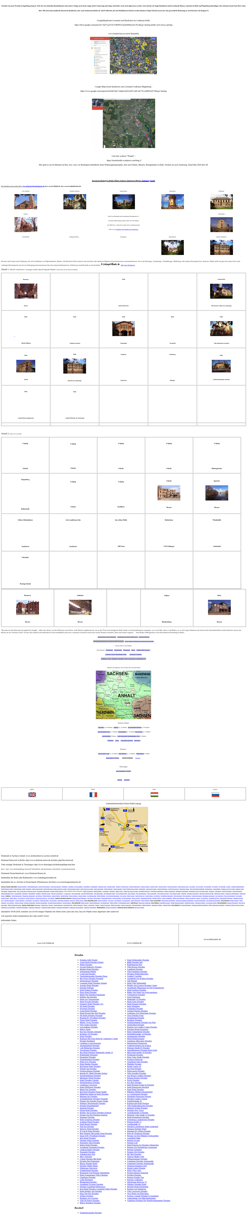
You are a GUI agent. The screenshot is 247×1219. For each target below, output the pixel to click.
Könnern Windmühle (29, 903)
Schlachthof (218, 891)
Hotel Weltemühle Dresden (138, 960)
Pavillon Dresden (134, 1175)
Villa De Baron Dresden (89, 1200)
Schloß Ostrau (149, 896)
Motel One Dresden (88, 1089)
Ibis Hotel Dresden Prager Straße (93, 1092)
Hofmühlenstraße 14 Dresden (139, 1034)
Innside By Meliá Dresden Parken (93, 1073)
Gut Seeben (215, 886)
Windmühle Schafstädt (63, 900)
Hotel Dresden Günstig (89, 1080)
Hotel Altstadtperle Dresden (138, 1032)
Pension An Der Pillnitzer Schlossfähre (143, 1136)
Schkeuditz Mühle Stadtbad (48, 907)
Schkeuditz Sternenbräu (90, 907)
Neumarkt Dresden (87, 1152)
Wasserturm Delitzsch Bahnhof (200, 905)
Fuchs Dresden (133, 1080)
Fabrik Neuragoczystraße (86, 889)
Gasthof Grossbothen (111, 907)
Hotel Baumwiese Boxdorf (138, 1087)
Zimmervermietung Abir (137, 1166)
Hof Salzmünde (187, 896)
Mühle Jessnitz (85, 903)
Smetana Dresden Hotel (136, 1129)
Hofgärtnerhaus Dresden (90, 1083)
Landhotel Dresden (135, 969)
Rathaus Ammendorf (169, 891)
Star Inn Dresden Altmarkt (90, 1032)
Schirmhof (211, 891)
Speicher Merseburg (9, 900)
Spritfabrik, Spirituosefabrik (75, 886)
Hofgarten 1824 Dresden (90, 1143)
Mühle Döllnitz (47, 896)
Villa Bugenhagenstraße (87, 893)
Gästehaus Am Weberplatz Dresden (141, 1013)
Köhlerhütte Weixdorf (89, 1055)
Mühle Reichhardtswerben (14, 905)
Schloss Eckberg (86, 1196)
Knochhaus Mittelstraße (43, 891)
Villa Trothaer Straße (175, 893)
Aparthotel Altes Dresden (137, 1062)
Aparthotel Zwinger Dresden (91, 1184)
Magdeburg (110, 740)
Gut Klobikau (204, 898)
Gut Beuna (90, 898)
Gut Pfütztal (156, 896)
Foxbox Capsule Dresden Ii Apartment (142, 1196)
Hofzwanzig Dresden (135, 1071)
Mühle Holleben (101, 896)
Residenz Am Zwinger (89, 1198)
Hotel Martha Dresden (89, 1064)
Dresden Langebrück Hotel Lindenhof (142, 1126)
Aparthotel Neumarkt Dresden (92, 1147)
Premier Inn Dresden (88, 1069)
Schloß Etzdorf (64, 896)
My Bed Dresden (134, 1154)
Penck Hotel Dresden (88, 1020)
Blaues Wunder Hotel (88, 1163)
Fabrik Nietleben (108, 889)
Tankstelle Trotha (45, 893)
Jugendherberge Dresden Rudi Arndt (142, 1050)
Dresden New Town (135, 1110)
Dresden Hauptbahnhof (89, 1106)
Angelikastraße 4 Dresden (137, 1113)
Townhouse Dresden (88, 1050)
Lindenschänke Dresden (89, 1150)
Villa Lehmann (131, 893)
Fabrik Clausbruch (78, 905)
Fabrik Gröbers (82, 896)
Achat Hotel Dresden (88, 1011)
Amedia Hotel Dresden (89, 985)
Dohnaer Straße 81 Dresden (138, 1048)
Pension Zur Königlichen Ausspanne (142, 1147)
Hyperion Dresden (87, 1009)
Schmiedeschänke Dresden (91, 1213)
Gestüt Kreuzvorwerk (183, 886)
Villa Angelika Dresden (136, 1073)
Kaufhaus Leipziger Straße (228, 889)
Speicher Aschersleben (200, 900)
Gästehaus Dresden (87, 1177)
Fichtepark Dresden (135, 1055)
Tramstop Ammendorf (56, 893)
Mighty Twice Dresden (89, 1022)
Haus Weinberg (133, 1006)
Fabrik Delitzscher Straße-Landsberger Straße (55, 889)
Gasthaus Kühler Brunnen (56, 891)
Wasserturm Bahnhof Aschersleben (184, 900)
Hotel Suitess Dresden (89, 990)
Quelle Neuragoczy (140, 896)
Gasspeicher (91, 905)
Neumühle (112, 891)
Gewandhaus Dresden (89, 1027)
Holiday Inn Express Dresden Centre (142, 985)
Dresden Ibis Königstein (89, 1161)
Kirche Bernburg (67, 903)
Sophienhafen (17, 893)
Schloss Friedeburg (102, 900)
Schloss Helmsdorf (135, 900)
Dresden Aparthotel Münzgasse (92, 1187)
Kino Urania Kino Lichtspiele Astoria (26, 891)
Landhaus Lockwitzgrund (90, 1043)
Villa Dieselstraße (98, 893)
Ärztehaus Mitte (102, 886)
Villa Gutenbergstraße (121, 893)
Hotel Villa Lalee (134, 1170)
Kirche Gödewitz (73, 896)
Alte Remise (132, 981)
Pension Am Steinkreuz (136, 1189)
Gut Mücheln (28, 900)
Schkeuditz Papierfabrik (62, 907)
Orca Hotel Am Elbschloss (138, 1194)
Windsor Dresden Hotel (136, 1184)
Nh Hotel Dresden (87, 1006)
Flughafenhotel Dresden (89, 1059)
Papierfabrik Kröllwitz (144, 891)
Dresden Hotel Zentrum (89, 1140)
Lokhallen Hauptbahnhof (237, 886)
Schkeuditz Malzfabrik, (22, 907)
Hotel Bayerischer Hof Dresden (92, 1013)
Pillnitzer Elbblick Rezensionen (140, 1092)
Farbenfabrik (142, 889)
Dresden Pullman (87, 988)
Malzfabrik (64, 886)
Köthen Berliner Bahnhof (177, 903)
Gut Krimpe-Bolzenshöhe (112, 896)
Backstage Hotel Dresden (90, 1066)
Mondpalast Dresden (88, 1182)
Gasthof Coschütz (134, 976)
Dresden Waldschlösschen (137, 974)
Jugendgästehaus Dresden (90, 1076)
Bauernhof (37, 905)
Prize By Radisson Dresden (138, 1133)
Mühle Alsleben (234, 900)
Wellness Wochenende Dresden (92, 1103)
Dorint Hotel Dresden (88, 1110)
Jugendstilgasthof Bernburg (55, 903)
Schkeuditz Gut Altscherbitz (8, 907)
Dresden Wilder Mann (89, 1166)
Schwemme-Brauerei (55, 886)
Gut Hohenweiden (91, 896)
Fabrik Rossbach (44, 900)
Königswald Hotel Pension (138, 1103)
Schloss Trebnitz (19, 903)
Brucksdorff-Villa (67, 905)
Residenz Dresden (134, 1020)
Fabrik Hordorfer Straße (73, 889)
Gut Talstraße (222, 886)
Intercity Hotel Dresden (89, 1129)
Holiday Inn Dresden (88, 997)
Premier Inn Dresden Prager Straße (94, 1101)
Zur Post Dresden (134, 1069)
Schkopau (72, 900)
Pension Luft (132, 1143)
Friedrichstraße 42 (134, 1101)
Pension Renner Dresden (137, 1078)
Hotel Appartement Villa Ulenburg (94, 1175)
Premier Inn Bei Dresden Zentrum (93, 1115)
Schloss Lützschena (126, 905)
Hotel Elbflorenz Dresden (90, 1087)
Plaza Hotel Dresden (88, 992)
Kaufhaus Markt (12, 891)
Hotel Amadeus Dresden (90, 1120)
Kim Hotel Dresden (88, 1138)
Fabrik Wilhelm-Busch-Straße (130, 889)
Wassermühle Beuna (106, 898)
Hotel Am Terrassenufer (89, 999)
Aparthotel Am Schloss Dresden (140, 978)
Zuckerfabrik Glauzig (164, 903)
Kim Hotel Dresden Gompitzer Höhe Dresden (98, 1189)
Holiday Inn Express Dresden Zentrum (95, 1113)
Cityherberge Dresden (136, 995)
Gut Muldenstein (104, 903)
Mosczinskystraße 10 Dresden (139, 1052)
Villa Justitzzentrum (141, 893)
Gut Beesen (192, 886)
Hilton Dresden (86, 965)
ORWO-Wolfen (114, 903)
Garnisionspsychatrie (151, 889)
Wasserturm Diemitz (219, 893)
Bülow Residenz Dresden (90, 1203)
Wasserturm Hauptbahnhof (232, 893)
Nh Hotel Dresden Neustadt (91, 1015)
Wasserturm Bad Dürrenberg (79, 898)
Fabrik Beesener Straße (7, 889)
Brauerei (51, 905)
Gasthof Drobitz (56, 896)
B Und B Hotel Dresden (90, 1131)
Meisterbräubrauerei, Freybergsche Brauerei (39, 886)
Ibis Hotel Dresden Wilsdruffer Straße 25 (96, 1052)
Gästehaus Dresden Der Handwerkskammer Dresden (148, 1200)
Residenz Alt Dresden (89, 1034)
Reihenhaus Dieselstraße (182, 891)
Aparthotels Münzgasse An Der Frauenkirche (145, 988)
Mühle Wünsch (79, 900)
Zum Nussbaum (133, 997)
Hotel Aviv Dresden (88, 1062)
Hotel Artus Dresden (135, 1002)
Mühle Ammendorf (88, 891)
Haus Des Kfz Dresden (89, 1194)
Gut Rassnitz (36, 900)
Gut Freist (110, 900)
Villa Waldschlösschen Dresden (140, 1106)
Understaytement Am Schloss (139, 1046)
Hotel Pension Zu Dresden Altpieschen (143, 1145)
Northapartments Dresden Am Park (141, 1022)
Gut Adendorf (117, 900)
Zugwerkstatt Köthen (211, 903)
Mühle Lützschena (115, 905)
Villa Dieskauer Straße (109, 893)
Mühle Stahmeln (146, 905)
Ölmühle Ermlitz (156, 898)
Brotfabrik (28, 889)
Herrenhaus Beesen (184, 889)
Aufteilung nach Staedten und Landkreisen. (127, 229)
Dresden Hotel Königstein (137, 1187)
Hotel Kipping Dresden (136, 1004)
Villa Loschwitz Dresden (137, 1191)
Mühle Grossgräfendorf (178, 898)
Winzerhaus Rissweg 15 (137, 1182)
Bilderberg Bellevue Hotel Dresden (94, 1094)
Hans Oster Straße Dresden (138, 1057)
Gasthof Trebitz (5, 898)
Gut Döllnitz (39, 896)
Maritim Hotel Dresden (89, 969)
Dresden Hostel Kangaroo (137, 1029)
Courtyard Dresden (87, 974)
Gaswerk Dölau (162, 886)
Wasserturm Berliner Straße (206, 893)
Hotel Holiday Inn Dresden (91, 1191)
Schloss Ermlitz (136, 898)
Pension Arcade (133, 1140)
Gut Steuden (238, 896)
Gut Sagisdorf (199, 886)
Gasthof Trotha (154, 886)
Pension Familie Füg (135, 1177)
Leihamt (228, 886)
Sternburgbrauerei (58, 905)
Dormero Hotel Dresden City (91, 1004)
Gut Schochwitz (219, 896)
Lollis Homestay (86, 1180)
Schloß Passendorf (237, 891)
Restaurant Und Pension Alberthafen (94, 1173)
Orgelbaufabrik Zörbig (124, 903)
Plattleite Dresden (134, 1064)
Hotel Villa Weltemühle (136, 983)
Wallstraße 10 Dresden (136, 999)
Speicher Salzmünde (197, 896)
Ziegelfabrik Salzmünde (167, 896)
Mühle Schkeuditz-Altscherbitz (216, 905)
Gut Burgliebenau (126, 898)
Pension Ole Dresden (135, 1152)
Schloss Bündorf (116, 898)
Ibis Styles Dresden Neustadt (91, 978)
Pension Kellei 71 (134, 1122)
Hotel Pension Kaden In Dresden (140, 1085)
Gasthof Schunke (145, 886)
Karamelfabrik (216, 889)
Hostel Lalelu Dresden (136, 1168)
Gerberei (97, 905)
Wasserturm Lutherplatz (144, 903)
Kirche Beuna (97, 898)
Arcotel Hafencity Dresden (91, 967)
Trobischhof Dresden (135, 1025)
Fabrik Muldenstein (94, 903)
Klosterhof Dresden (88, 1057)
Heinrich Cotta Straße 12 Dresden (141, 1115)
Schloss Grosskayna (190, 898)
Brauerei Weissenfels (232, 903)
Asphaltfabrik (93, 886)
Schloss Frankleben (167, 898)
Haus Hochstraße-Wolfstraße (197, 889)
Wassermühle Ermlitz (146, 898)
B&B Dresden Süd (135, 962)
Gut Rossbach (53, 900)
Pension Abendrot (134, 1150)
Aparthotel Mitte (133, 1138)
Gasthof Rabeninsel (162, 889)
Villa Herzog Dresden (136, 967)
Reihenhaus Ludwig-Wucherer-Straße (198, 891)
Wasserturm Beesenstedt (28, 896)
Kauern (198, 898)
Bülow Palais (85, 1029)
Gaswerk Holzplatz (172, 886)
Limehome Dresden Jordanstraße (140, 1163)
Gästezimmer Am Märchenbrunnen (141, 1198)
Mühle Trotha (119, 891)
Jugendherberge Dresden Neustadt (94, 1099)
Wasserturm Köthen (200, 903)
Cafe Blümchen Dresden (90, 1048)
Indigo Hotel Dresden (88, 1145)
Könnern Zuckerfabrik (41, 903)
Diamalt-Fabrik (111, 886)
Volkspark (183, 893)
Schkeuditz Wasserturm (35, 907)
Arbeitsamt (25, 893)
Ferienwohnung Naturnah (137, 1173)
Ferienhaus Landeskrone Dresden (140, 1120)
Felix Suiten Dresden (88, 1025)
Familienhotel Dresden (89, 1170)
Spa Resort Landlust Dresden (139, 1076)
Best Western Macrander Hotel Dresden (96, 1133)
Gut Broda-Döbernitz (185, 905)
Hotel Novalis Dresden (89, 1002)
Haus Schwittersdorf (229, 896)
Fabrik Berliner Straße (19, 889)
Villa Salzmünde (178, 896)
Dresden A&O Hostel (88, 960)
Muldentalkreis (140, 753)
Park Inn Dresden (87, 1126)
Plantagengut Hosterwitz (137, 1043)
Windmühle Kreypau (214, 898)
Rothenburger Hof (134, 965)
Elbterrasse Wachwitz (88, 1168)
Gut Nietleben (207, 886)
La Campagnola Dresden (137, 1094)
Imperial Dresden (87, 1108)
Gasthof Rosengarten (173, 889)
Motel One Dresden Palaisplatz (92, 995)
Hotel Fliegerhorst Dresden (138, 1117)
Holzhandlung (208, 889)
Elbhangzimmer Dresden (137, 1159)
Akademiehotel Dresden (89, 1046)
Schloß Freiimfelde (227, 891)
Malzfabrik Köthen (189, 903)
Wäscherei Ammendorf (193, 893)
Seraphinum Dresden (135, 1018)
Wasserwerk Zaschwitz (41, 898)
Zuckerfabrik (86, 886)
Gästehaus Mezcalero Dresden (139, 1041)
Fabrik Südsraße (117, 889)
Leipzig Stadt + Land (103, 753)
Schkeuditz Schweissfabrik (76, 907)
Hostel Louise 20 (134, 1066)
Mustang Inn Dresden (88, 1096)
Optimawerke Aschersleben (168, 900)
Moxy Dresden (86, 1157)
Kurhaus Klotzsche (135, 1059)
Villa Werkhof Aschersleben (213, 900)
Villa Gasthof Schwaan (163, 893)
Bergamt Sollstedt (139, 907)
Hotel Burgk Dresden (88, 1124)
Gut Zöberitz (51, 898)
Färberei (85, 905)
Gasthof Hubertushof (134, 886)
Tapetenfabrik (31, 893)
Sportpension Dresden (136, 1036)
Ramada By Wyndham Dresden (93, 1018)
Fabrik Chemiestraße (37, 889)
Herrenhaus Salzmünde (208, 896)
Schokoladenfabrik (136, 905)
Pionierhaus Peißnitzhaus (157, 891)
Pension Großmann (135, 1180)
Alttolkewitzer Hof (87, 1154)
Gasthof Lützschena (105, 905)
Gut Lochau (123, 896)
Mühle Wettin (13, 898)
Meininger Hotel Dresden (90, 1078)
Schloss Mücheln (19, 900)
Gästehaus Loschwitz (88, 1085)
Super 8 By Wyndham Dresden (92, 1136)
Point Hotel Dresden (135, 1089)
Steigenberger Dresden (89, 981)
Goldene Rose (124, 886)
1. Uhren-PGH (67, 893)
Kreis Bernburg (122, 732)
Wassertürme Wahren (157, 905)
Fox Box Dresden (134, 1083)
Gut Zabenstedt (126, 900)
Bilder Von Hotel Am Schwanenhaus (142, 992)
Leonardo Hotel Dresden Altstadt (93, 983)
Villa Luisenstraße (151, 893)
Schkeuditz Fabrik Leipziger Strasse (234, 905)
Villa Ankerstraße (75, 893)
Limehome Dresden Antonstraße (140, 1161)
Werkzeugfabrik (167, 905)
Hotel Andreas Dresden (136, 990)
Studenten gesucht (148, 181)
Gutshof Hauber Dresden (137, 1011)
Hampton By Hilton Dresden (139, 1131)
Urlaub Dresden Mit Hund (90, 1159)
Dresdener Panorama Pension (139, 1096)
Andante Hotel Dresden (89, 1122)
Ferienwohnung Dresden (90, 1071)
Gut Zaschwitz (21, 898)
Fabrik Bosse (44, 905)
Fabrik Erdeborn (145, 900)
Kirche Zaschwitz (30, 898)
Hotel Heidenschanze (135, 1039)
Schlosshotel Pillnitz (88, 971)
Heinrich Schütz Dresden (137, 1108)
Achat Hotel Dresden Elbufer (92, 962)
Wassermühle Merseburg (226, 898)
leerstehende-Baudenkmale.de (34, 186)
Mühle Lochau (130, 896)
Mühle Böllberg (98, 891)
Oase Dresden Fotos (135, 1015)
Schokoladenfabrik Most (7, 893)
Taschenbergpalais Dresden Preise (93, 976)
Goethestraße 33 (133, 1124)
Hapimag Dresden (87, 1117)
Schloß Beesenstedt (17, 896)
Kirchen (133, 650)
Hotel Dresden (86, 1036)
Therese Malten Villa (135, 1157)
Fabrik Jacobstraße (98, 889)
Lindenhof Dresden (135, 1009)
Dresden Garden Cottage (137, 1099)
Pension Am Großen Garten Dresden (142, 1027)
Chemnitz (137, 758)
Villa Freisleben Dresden (137, 971)
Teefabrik (38, 893)
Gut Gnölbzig (10, 903)
